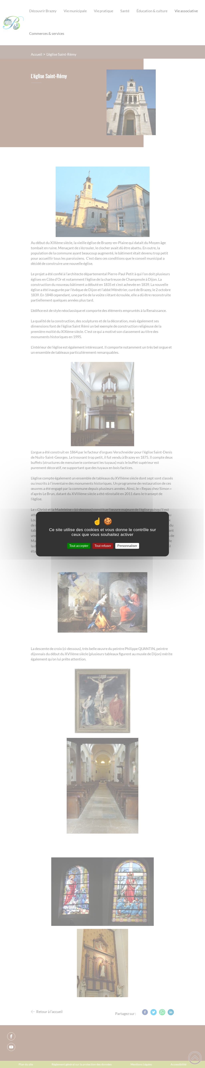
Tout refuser (102, 546)
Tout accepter (78, 546)
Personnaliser (127, 546)
